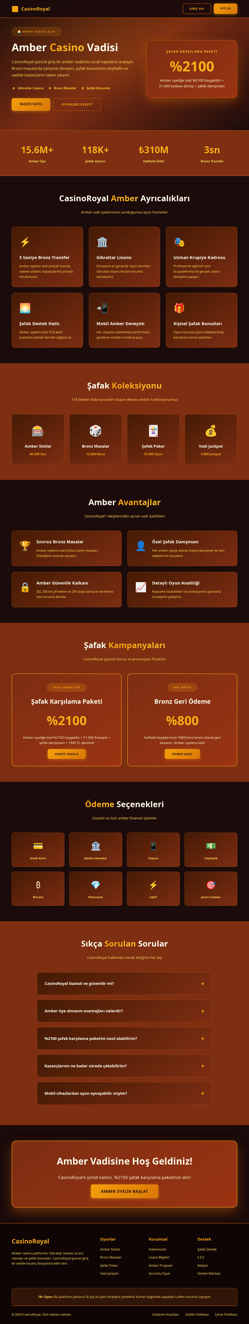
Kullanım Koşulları (166, 1314)
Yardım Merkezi (208, 1273)
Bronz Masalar (111, 1257)
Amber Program (161, 1265)
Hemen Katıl (182, 754)
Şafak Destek (207, 1249)
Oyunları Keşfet (77, 104)
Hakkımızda (157, 1249)
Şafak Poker (109, 1265)
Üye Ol (225, 8)
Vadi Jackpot (109, 1273)
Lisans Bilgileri (159, 1257)
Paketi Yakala (66, 754)
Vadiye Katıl (30, 104)
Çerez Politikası (226, 1314)
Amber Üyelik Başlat (124, 1191)
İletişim (202, 1265)
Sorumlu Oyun (159, 1273)
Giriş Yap (196, 9)
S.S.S (200, 1257)
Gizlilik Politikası (197, 1314)
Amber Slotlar (110, 1249)
